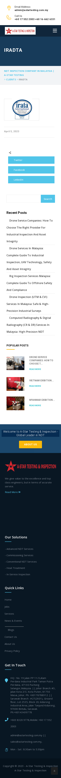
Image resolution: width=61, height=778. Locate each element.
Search (48, 198)
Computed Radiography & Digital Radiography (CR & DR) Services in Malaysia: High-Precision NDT (29, 324)
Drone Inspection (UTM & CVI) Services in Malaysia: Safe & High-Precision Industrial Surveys (28, 304)
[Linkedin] (30, 512)
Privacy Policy (12, 650)
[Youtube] (30, 523)
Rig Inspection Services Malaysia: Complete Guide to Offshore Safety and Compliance (29, 283)
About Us (30, 444)
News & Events (13, 620)
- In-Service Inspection (17, 574)
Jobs (7, 606)
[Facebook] (30, 501)
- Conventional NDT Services (21, 561)
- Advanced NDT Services (19, 548)
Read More (35, 369)
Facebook (19, 169)
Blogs (11, 629)
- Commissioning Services (19, 555)
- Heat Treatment (15, 568)
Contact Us (11, 636)
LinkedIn (18, 179)
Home (8, 599)
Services (9, 613)
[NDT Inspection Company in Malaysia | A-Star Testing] (20, 31)
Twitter (17, 160)
